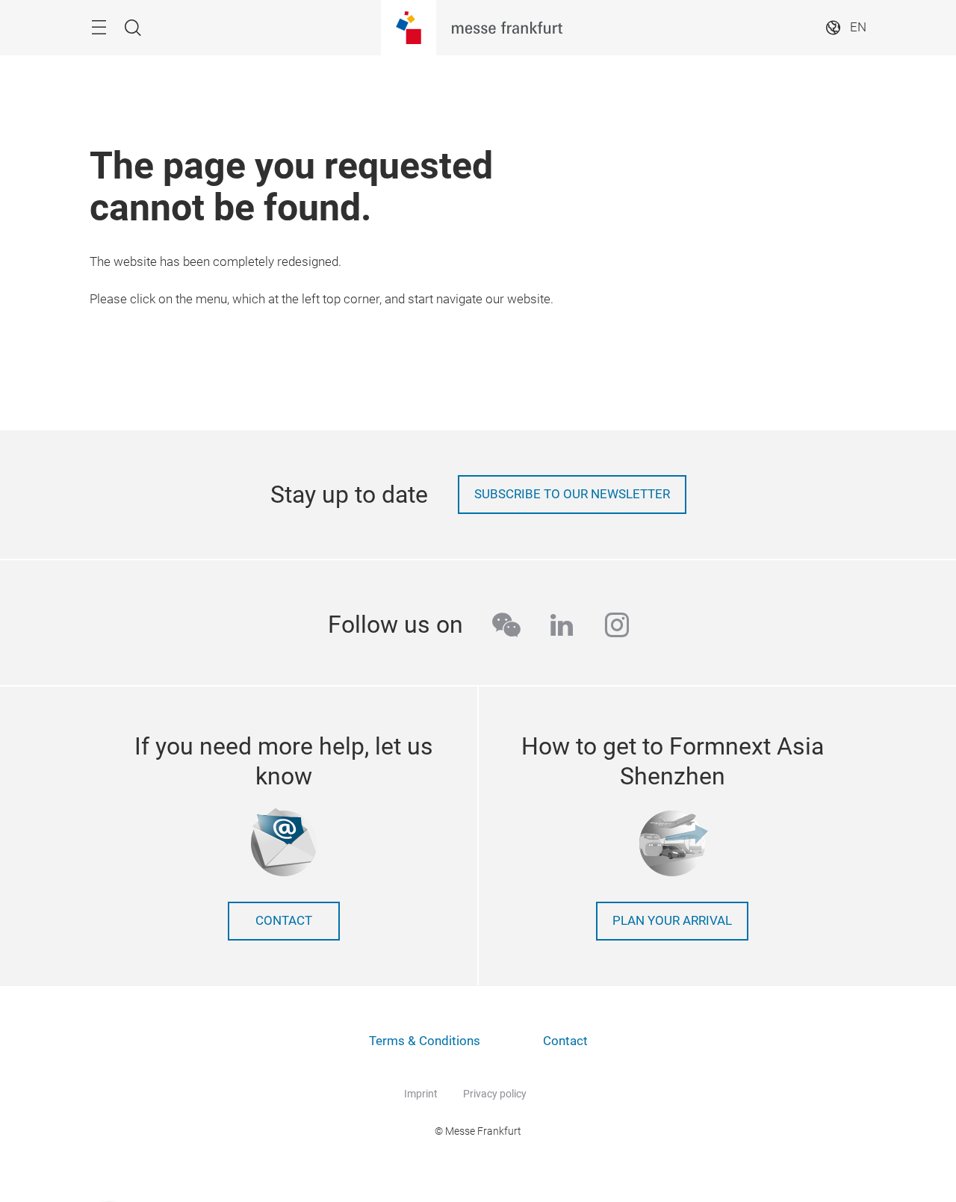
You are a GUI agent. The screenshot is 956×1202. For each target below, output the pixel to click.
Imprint (421, 1094)
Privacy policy (495, 1094)
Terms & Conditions (424, 1041)
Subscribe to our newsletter (572, 494)
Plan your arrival (672, 921)
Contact (283, 921)
